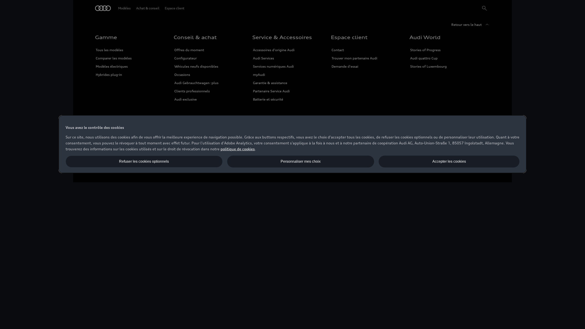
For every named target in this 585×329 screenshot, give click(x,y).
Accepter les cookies (449, 161)
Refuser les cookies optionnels (144, 161)
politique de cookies (238, 149)
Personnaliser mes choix (301, 161)
